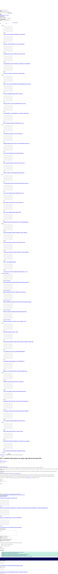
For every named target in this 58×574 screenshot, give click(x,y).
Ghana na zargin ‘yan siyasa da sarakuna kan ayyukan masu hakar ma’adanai (14, 494)
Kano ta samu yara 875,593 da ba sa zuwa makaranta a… (13, 202)
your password (10, 13)
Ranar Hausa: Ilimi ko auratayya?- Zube (10, 331)
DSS (37, 471)
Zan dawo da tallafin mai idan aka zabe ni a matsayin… (13, 93)
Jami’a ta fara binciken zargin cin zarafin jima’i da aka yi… (13, 193)
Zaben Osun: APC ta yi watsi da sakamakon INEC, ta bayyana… (14, 103)
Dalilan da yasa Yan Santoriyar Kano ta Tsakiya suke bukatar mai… (15, 371)
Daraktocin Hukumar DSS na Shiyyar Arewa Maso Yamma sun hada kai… (16, 143)
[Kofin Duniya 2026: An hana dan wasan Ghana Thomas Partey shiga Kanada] (8, 398)
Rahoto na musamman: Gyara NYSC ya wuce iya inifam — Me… (14, 321)
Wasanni (3, 372)
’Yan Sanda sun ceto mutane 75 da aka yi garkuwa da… (13, 133)
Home (1, 454)
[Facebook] (1, 464)
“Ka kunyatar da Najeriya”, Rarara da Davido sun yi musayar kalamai (16, 252)
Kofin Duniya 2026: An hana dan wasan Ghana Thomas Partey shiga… (16, 401)
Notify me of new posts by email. (5, 545)
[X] (4, 464)
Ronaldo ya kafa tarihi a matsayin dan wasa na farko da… (13, 381)
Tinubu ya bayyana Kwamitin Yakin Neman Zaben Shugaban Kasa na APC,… (17, 83)
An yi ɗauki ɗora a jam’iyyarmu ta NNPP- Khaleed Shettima (14, 351)
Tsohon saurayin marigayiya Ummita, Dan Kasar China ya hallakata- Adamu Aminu (18, 341)
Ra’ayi (4, 330)
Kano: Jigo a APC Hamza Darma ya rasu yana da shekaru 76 (11, 517)
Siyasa (4, 82)
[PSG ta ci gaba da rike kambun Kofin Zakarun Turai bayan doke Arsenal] (8, 418)
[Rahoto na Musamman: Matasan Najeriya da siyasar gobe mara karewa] (8, 279)
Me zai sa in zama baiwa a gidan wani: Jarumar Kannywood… (14, 242)
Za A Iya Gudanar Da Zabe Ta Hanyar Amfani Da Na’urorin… (14, 450)
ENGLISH (3, 452)
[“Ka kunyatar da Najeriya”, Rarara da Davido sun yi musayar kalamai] (8, 249)
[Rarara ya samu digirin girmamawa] (8, 259)
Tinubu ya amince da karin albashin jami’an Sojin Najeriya (13, 172)
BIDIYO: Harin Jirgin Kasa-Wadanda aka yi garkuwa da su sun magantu (16, 441)
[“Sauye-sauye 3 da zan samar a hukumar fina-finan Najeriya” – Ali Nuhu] (8, 269)
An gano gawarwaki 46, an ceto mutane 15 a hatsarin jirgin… (14, 73)
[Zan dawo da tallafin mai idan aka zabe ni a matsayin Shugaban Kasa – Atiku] (8, 91)
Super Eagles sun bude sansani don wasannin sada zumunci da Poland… (16, 410)
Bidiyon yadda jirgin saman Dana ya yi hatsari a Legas (13, 431)
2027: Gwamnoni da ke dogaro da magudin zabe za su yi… (13, 123)
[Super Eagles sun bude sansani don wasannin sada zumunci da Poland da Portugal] (8, 408)
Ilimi (2, 174)
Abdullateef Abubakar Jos (3, 461)
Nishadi (3, 223)
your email (9, 18)
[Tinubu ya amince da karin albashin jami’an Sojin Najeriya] (8, 170)
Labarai (3, 25)
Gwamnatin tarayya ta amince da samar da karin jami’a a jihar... (11, 565)
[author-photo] (4, 495)
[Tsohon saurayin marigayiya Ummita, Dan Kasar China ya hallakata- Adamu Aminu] (8, 339)
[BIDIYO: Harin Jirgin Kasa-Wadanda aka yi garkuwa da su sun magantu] (8, 438)
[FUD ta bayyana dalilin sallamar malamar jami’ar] (8, 209)
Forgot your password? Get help (4, 15)
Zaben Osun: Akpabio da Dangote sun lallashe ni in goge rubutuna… (15, 232)
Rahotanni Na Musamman (5, 273)
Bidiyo (3, 422)
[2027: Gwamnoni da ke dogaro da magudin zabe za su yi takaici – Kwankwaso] (8, 120)
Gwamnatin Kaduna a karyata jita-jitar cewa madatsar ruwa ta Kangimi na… (17, 63)
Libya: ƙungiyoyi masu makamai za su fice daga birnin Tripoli (12, 473)
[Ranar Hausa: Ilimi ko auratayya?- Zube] (8, 329)
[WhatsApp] (10, 464)
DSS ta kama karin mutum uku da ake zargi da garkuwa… (13, 153)
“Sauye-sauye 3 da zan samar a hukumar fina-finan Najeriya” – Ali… (15, 271)
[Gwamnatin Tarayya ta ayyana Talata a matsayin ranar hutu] (8, 51)
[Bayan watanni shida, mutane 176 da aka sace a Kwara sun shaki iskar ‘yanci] (8, 160)
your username (10, 12)
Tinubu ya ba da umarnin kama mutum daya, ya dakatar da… (14, 34)
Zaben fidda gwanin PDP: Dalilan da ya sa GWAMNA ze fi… (14, 361)
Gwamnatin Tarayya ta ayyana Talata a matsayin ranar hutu (14, 53)
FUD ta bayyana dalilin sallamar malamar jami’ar (12, 212)
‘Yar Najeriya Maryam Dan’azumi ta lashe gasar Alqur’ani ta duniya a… (16, 183)
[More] (13, 464)
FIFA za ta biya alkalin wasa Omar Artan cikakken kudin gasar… (15, 391)
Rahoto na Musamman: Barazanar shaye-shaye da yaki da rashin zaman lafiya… (17, 301)
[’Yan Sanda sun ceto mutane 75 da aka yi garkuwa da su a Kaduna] (8, 131)
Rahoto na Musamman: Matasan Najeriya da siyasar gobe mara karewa (16, 282)
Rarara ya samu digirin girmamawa (9, 261)
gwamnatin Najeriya (28, 477)
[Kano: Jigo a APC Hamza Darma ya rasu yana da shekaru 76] (8, 41)
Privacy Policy (4, 558)
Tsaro (2, 124)
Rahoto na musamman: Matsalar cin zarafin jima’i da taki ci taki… (15, 311)
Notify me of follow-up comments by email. (7, 544)
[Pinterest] (7, 464)
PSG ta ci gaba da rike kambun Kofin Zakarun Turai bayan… (14, 420)
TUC (31, 474)
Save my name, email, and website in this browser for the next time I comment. (11, 542)
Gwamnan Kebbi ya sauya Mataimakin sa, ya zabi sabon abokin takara (16, 113)
